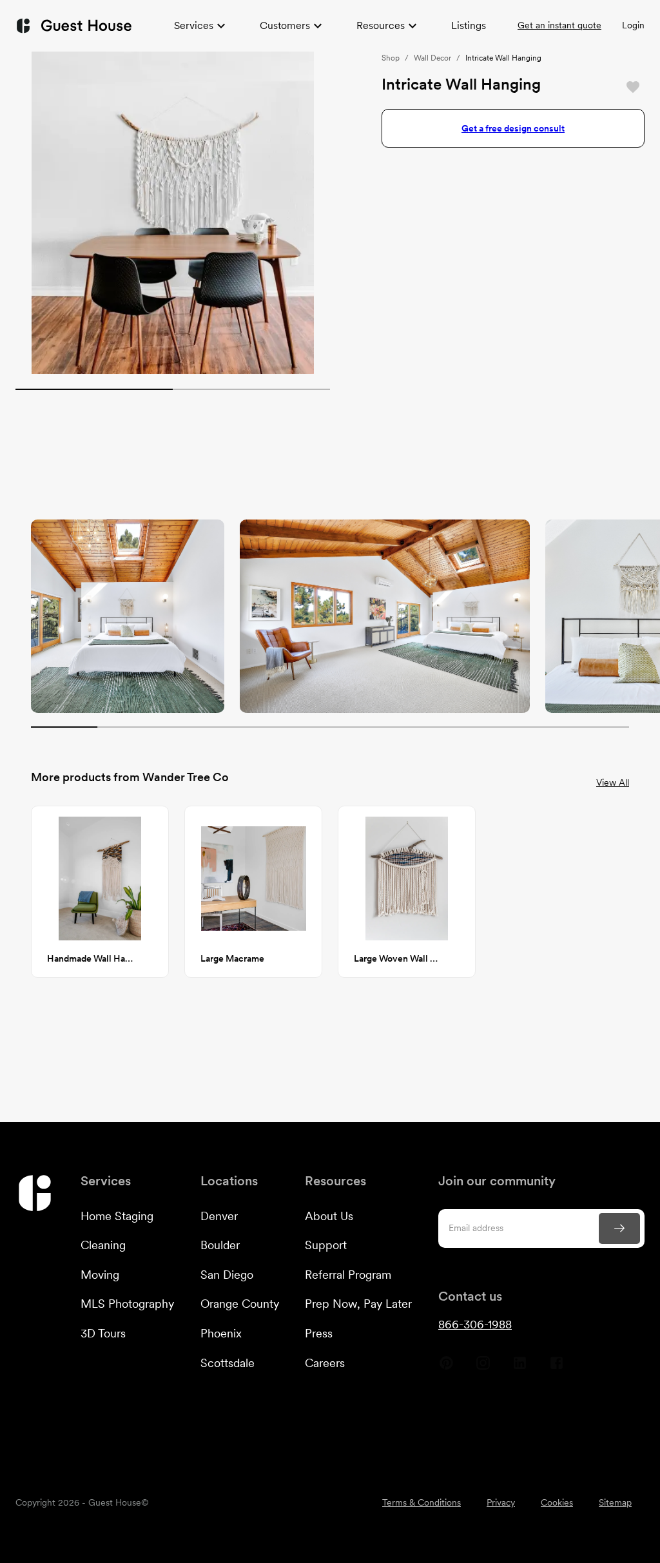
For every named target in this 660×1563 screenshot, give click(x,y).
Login (633, 25)
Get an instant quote (559, 25)
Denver (219, 1216)
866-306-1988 (475, 1324)
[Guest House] (73, 25)
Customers (285, 25)
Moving (100, 1274)
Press (319, 1333)
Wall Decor (432, 58)
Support (326, 1245)
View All (612, 782)
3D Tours (103, 1333)
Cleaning (103, 1245)
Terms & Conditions (421, 1502)
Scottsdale (227, 1363)
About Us (329, 1216)
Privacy (501, 1502)
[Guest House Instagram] (483, 1368)
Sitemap (615, 1502)
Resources (380, 25)
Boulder (220, 1245)
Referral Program (348, 1274)
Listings (468, 25)
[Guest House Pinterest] (446, 1368)
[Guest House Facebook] (556, 1368)
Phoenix (221, 1333)
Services (193, 25)
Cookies (557, 1502)
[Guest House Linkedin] (520, 1368)
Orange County (239, 1303)
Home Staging (117, 1216)
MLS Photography (127, 1303)
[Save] (633, 87)
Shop (391, 58)
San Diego (226, 1274)
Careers (325, 1363)
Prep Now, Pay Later (358, 1303)
